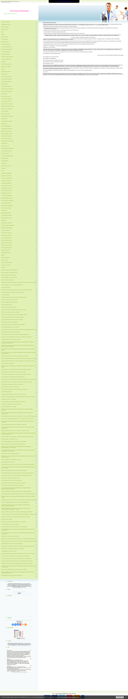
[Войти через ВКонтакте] (15, 624)
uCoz (71, 694)
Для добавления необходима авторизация (19, 671)
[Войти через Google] (23, 624)
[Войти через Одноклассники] (25, 624)
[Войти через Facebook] (18, 624)
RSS (18, 1)
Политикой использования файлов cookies (70, 697)
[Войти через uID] (13, 624)
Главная (2, 2)
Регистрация (6, 2)
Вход (9, 2)
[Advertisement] (19, 606)
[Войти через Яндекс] (20, 624)
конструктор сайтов (65, 694)
